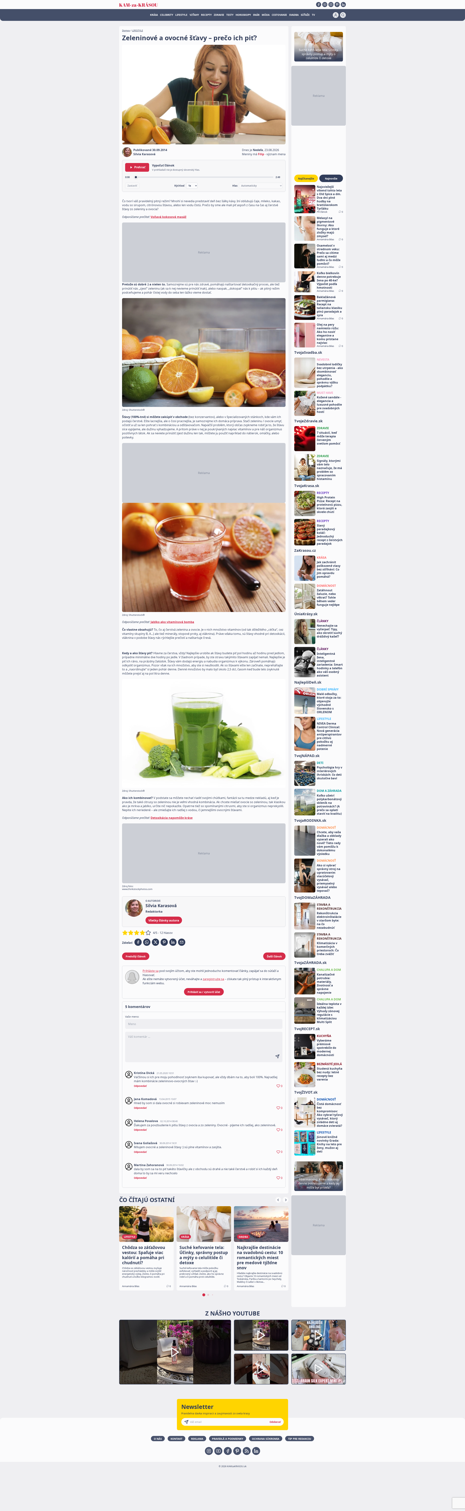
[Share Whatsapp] (146, 942)
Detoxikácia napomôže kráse (172, 818)
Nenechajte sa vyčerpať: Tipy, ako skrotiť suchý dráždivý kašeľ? (329, 631)
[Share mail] (181, 942)
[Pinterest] (337, 4)
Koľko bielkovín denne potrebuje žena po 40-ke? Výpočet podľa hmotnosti (329, 280)
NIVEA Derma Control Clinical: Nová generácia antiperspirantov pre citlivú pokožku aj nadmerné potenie (329, 736)
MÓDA (266, 15)
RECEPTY (206, 15)
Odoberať (275, 1422)
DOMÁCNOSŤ (326, 828)
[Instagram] (330, 4)
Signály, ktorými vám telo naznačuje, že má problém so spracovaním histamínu (329, 470)
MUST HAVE (325, 393)
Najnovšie (331, 178)
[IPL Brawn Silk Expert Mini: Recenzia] (318, 1369)
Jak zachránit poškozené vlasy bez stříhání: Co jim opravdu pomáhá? (328, 569)
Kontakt (176, 1438)
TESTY (229, 15)
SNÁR (256, 15)
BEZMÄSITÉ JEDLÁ (329, 1064)
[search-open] (343, 15)
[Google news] (247, 1451)
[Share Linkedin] (173, 942)
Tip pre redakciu (299, 1438)
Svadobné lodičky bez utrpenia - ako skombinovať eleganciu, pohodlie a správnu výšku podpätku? (330, 375)
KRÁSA (154, 15)
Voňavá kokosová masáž (168, 217)
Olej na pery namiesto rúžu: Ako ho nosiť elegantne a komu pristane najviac (328, 334)
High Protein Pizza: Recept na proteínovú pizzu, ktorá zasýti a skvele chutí (329, 505)
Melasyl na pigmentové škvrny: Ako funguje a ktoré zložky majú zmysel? (328, 227)
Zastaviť (132, 185)
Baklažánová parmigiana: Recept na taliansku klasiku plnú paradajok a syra (329, 306)
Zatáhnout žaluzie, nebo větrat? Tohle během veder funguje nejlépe (328, 597)
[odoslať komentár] (277, 1056)
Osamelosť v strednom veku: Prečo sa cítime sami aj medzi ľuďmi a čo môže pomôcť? (328, 254)
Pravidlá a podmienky (227, 1438)
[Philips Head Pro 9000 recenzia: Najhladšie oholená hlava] (318, 1335)
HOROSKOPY (243, 15)
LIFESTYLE (181, 15)
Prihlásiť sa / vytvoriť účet (204, 992)
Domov (126, 30)
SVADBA (294, 15)
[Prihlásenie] (336, 15)
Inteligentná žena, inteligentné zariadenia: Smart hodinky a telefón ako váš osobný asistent (330, 664)
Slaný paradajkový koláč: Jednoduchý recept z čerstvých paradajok (330, 534)
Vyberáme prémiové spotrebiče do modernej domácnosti (326, 1048)
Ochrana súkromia (265, 1438)
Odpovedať (140, 1086)
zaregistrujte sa (213, 979)
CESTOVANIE (279, 15)
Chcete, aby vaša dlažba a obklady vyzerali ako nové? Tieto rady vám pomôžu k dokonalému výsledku (329, 843)
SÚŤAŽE (305, 15)
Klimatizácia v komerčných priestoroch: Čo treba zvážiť (328, 948)
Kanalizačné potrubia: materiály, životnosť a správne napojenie (326, 983)
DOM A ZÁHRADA (329, 791)
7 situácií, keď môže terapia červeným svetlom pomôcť (328, 438)
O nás (158, 1438)
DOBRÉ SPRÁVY (328, 689)
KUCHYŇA (324, 1036)
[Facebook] (318, 4)
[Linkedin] (343, 4)
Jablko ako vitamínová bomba (172, 622)
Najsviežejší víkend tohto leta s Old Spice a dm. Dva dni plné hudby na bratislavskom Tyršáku (329, 197)
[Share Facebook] (138, 942)
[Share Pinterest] (164, 942)
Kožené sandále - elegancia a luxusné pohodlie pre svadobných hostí (329, 404)
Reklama (197, 1438)
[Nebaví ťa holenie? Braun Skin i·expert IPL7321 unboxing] (261, 1369)
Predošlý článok (136, 956)
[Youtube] (324, 4)
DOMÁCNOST (326, 586)
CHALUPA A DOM (329, 970)
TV (313, 15)
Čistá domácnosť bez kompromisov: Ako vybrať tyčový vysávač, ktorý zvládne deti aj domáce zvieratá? (330, 1114)
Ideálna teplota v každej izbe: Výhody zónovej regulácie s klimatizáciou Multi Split (329, 1013)
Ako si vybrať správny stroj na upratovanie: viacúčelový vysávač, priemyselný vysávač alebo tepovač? (328, 877)
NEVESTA (323, 360)
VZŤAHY (194, 15)
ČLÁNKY (322, 621)
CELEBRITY (166, 15)
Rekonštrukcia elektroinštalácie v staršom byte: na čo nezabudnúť (329, 920)
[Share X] (155, 942)
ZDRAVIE (219, 15)
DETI (320, 763)
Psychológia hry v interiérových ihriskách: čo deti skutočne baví (329, 773)
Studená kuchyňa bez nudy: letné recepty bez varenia (329, 1074)
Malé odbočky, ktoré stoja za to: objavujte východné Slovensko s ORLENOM (329, 703)
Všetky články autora (163, 920)
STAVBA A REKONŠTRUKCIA (329, 907)
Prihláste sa (151, 971)
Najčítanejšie (306, 178)
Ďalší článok (274, 956)
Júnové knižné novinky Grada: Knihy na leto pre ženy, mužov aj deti (329, 1144)
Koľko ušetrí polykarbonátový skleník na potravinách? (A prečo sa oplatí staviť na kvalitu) (329, 804)
